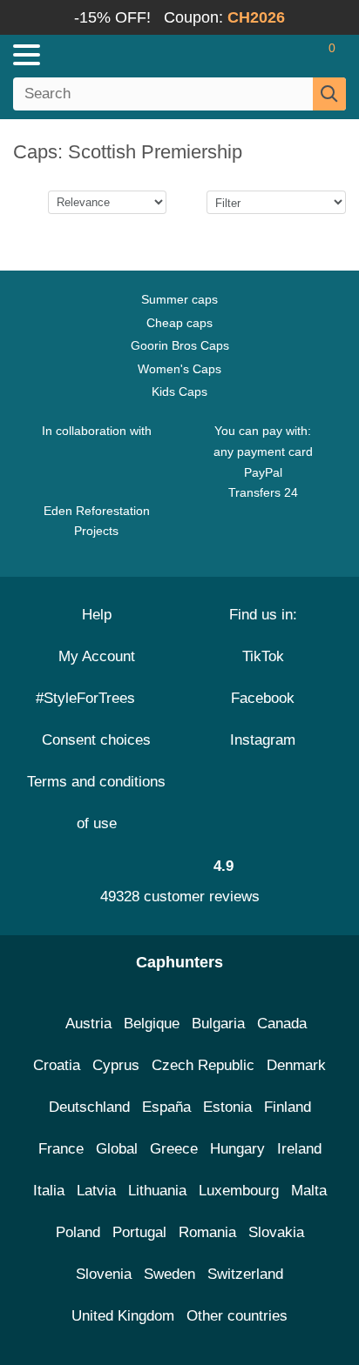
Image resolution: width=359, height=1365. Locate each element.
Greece (174, 1149)
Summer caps (179, 299)
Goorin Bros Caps (180, 345)
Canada (282, 1023)
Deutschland (89, 1107)
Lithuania (157, 1190)
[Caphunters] (104, 54)
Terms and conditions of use (96, 802)
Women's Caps (179, 369)
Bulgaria (218, 1023)
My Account (96, 656)
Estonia (227, 1107)
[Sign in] (263, 54)
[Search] (329, 93)
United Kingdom (122, 1316)
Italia (48, 1190)
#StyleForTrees (90, 698)
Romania (207, 1232)
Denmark (296, 1065)
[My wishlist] (294, 54)
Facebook (263, 698)
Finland (287, 1107)
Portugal (139, 1232)
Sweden (169, 1274)
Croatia (56, 1065)
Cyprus (115, 1065)
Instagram (262, 740)
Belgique (152, 1023)
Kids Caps (179, 391)
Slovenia (104, 1274)
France (61, 1149)
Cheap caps (179, 323)
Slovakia (276, 1232)
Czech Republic (203, 1065)
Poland (78, 1232)
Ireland (299, 1149)
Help (97, 614)
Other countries (237, 1316)
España (166, 1107)
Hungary (237, 1149)
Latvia (96, 1190)
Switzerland (245, 1274)
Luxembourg (239, 1190)
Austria (88, 1023)
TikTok (263, 656)
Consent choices (96, 740)
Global (117, 1149)
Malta (309, 1190)
